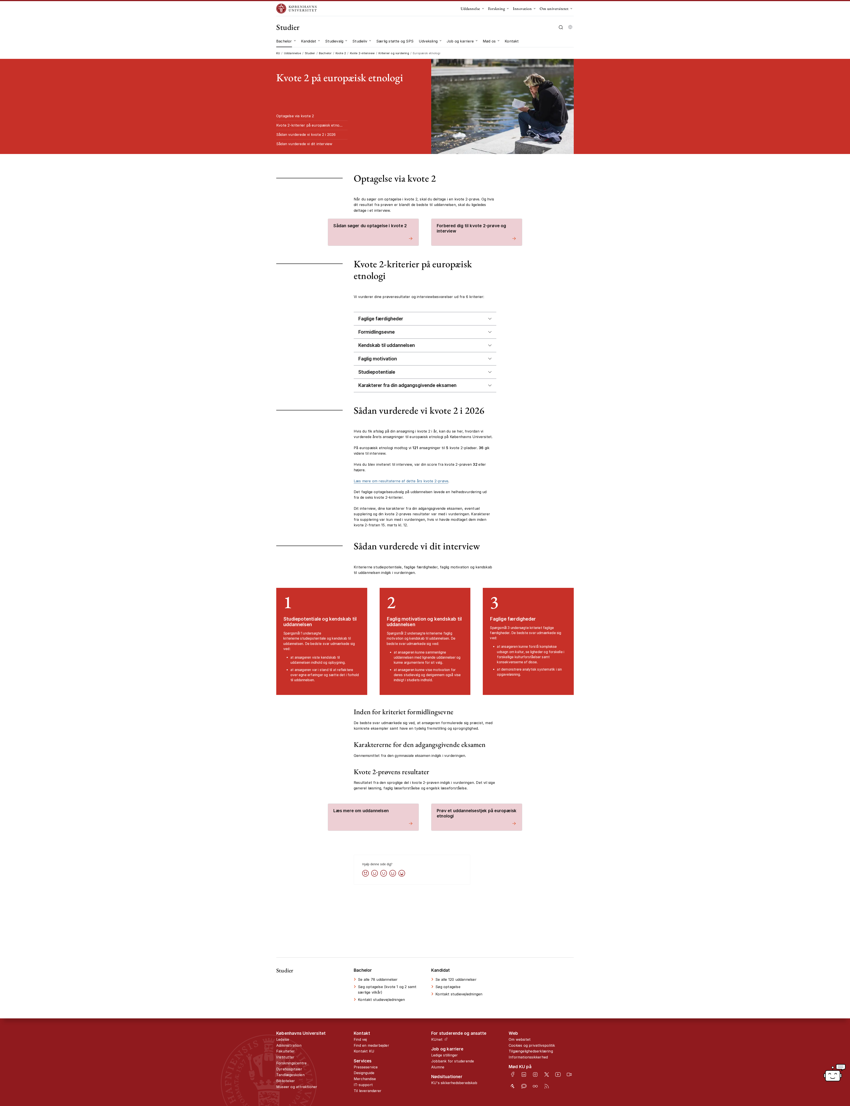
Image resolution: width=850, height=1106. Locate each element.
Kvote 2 (341, 53)
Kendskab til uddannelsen (386, 345)
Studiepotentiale (376, 372)
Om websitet (520, 1039)
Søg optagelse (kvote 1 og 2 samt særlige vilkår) (387, 989)
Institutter (285, 1057)
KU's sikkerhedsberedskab (454, 1083)
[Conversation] (524, 1086)
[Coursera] (535, 1086)
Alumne (437, 1067)
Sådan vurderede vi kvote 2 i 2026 (306, 134)
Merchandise (365, 1079)
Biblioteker (285, 1081)
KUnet (436, 1039)
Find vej (360, 1039)
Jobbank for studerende (452, 1061)
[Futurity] (512, 1086)
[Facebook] (512, 1074)
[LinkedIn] (524, 1074)
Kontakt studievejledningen (381, 999)
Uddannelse (470, 8)
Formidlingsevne (376, 332)
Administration (288, 1045)
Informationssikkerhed (528, 1057)
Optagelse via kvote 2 (295, 116)
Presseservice (366, 1067)
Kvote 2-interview (362, 53)
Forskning (496, 8)
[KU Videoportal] (569, 1074)
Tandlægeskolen (290, 1075)
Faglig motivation (377, 359)
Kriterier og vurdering (394, 53)
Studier (288, 27)
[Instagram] (535, 1074)
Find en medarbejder (371, 1045)
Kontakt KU (364, 1051)
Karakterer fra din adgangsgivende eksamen (407, 385)
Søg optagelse (447, 987)
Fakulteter (285, 1051)
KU (278, 53)
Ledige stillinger (444, 1055)
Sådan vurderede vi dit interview (304, 144)
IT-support (363, 1085)
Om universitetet (554, 8)
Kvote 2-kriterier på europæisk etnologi (310, 125)
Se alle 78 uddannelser (378, 979)
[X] (547, 1074)
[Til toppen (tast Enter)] (811, 1046)
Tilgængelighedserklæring (531, 1051)
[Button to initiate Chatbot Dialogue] (834, 1073)
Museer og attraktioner (296, 1087)
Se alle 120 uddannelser (456, 979)
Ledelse (282, 1039)
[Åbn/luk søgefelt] (561, 27)
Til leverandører (367, 1091)
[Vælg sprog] (570, 27)
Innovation (522, 8)
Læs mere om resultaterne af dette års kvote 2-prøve (401, 481)
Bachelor (325, 53)
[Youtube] (558, 1074)
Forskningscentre (291, 1063)
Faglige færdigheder (380, 318)
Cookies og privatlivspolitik (532, 1045)
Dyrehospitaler (289, 1069)
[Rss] (547, 1086)
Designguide (364, 1073)
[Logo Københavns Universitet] (297, 8)
